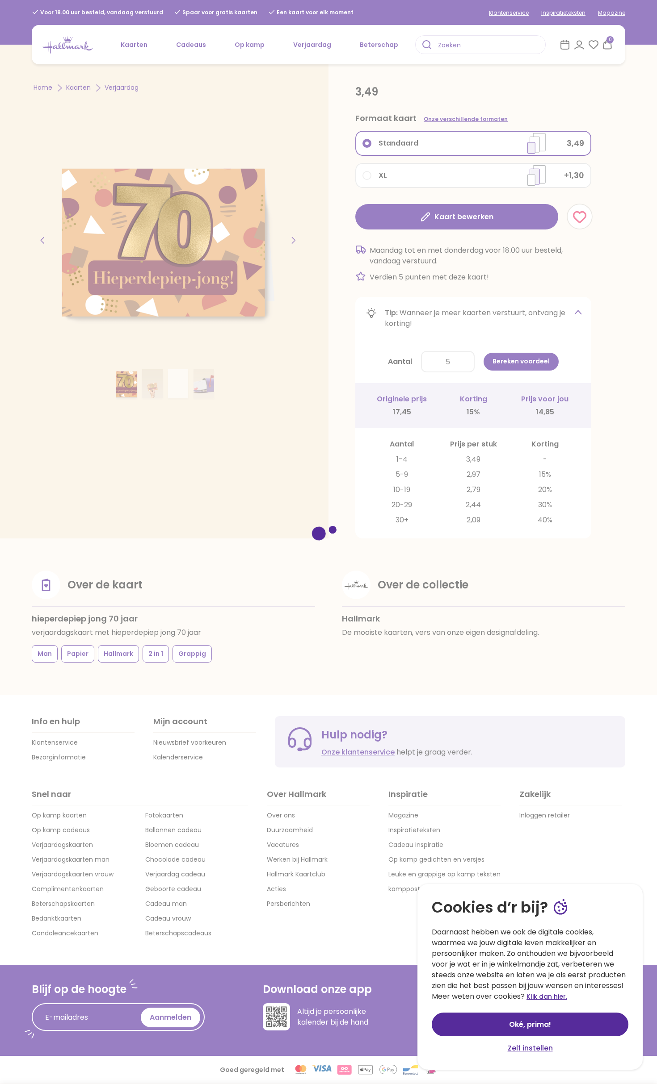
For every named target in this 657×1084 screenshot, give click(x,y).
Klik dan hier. (546, 996)
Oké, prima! (530, 1024)
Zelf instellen (530, 1048)
